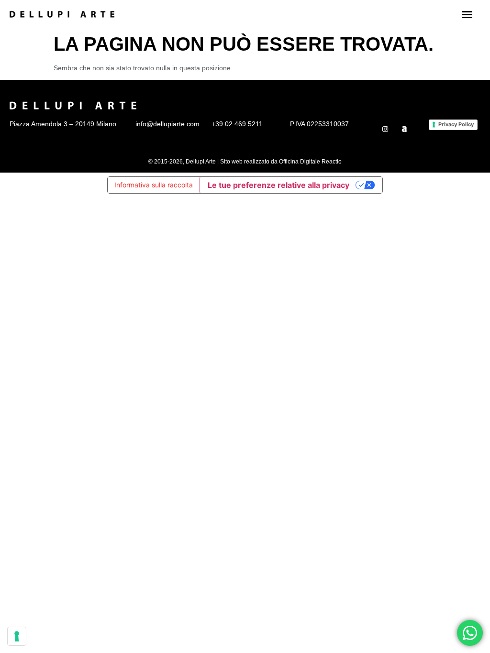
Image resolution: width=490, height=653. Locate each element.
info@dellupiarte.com (167, 124)
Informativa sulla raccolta (153, 185)
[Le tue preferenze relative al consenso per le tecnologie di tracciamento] (17, 636)
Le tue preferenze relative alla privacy (278, 185)
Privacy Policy (456, 124)
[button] (467, 14)
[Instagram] (385, 129)
